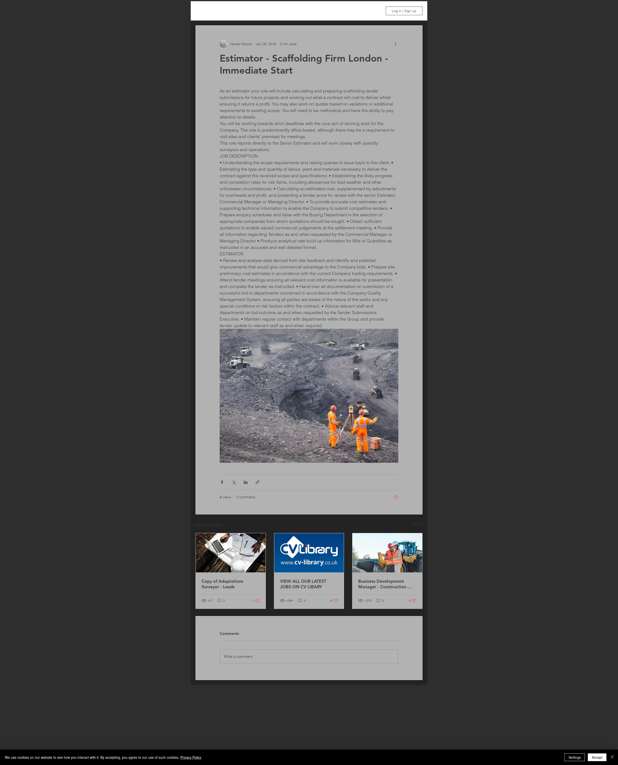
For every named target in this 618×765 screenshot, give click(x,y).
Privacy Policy (190, 757)
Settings (575, 757)
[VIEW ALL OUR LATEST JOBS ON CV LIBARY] (309, 552)
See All (417, 524)
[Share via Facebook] (222, 482)
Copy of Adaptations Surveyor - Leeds (222, 584)
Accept (597, 757)
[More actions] (395, 44)
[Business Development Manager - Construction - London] (387, 552)
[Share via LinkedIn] (245, 482)
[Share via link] (257, 482)
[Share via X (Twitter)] (234, 482)
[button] (374, 11)
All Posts (202, 11)
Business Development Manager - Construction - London (383, 584)
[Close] (612, 757)
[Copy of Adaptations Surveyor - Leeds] (231, 552)
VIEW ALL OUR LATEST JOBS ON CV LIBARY (303, 584)
